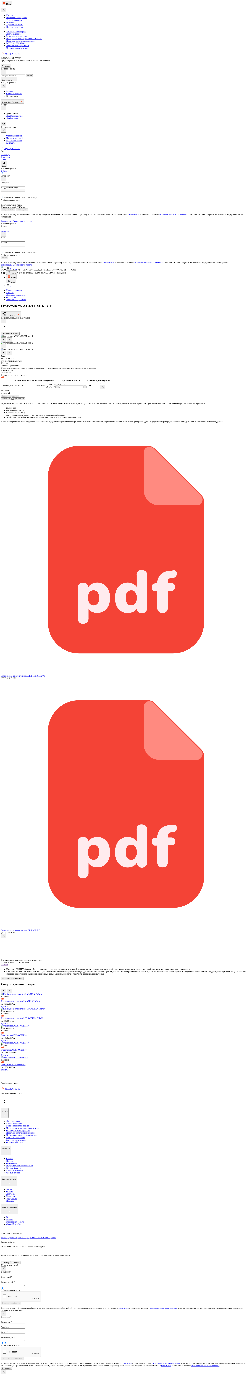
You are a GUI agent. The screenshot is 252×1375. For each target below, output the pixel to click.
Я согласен (6, 1368)
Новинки (10, 22)
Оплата (9, 1191)
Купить (4, 1006)
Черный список (13, 1173)
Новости (10, 1161)
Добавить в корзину (10, 396)
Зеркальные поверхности (17, 45)
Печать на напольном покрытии (20, 41)
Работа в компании (14, 1170)
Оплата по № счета (14, 1142)
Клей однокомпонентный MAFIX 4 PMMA (20, 1001)
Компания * (6, 1322)
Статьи (9, 1159)
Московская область (15, 1222)
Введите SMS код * (9, 187)
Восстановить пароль (22, 221)
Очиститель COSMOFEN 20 (14, 1035)
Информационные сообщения (19, 1166)
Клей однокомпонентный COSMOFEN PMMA (22, 1018)
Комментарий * (8, 1282)
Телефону (5, 231)
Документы (11, 1198)
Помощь (10, 1201)
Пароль (4, 243)
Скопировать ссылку (10, 334)
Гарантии (10, 1196)
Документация (18, 399)
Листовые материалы (15, 295)
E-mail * (4, 1332)
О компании (11, 1163)
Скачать (4, 965)
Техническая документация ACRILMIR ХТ (20, 930)
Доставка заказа (13, 34)
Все (8, 1217)
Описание (6, 399)
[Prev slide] (3, 339)
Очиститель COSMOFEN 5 (13, 1064)
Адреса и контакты (14, 25)
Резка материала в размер (17, 36)
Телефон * (5, 182)
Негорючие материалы (16, 17)
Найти (29, 76)
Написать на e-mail (14, 138)
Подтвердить (22, 210)
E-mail (4, 171)
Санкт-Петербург (14, 94)
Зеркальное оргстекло (16, 300)
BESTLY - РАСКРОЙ (15, 43)
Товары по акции (14, 20)
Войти (4, 258)
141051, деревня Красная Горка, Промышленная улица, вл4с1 (28, 1237)
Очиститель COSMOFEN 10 (14, 1050)
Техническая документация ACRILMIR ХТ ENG (23, 676)
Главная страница (14, 290)
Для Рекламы (12, 118)
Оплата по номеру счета (17, 48)
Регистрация (6, 221)
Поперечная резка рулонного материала (24, 38)
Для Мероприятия (14, 116)
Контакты (10, 143)
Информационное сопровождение (21, 1135)
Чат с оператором (14, 140)
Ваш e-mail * (6, 1277)
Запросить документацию (12, 979)
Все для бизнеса (13, 1168)
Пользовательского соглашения (173, 214)
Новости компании (14, 27)
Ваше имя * (6, 1272)
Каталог (10, 15)
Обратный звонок (14, 136)
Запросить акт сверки (16, 31)
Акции (9, 1189)
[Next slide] (9, 339)
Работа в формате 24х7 (16, 1123)
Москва (9, 91)
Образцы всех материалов (18, 1130)
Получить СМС (8, 210)
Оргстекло (11, 297)
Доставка (10, 1194)
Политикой (134, 214)
